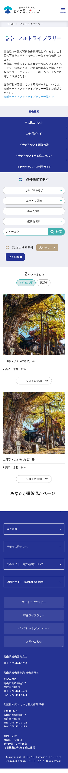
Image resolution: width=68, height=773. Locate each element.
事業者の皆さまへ (17, 546)
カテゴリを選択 (34, 190)
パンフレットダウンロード (34, 628)
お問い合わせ (34, 641)
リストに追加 (34, 380)
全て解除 (13, 256)
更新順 (43, 282)
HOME (11, 23)
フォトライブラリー (31, 23)
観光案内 (12, 529)
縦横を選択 (33, 221)
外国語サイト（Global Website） (26, 581)
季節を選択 (33, 211)
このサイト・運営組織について (25, 564)
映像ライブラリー (33, 615)
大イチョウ (45, 247)
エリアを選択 (34, 200)
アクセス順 (26, 282)
